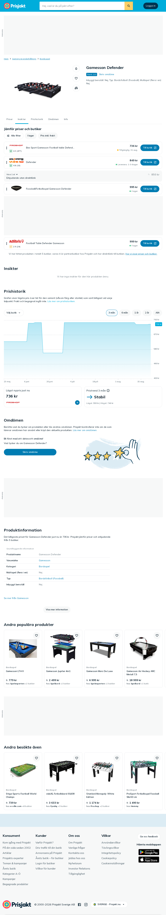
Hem (6, 59)
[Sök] (128, 6)
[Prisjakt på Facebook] (79, 904)
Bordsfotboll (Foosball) (51, 578)
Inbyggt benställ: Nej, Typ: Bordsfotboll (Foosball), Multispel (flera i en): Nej (124, 82)
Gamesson (44, 560)
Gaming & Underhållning (24, 59)
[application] (83, 351)
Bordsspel (45, 59)
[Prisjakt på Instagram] (86, 904)
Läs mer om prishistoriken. (61, 301)
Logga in (150, 5)
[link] (23, 658)
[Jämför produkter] (76, 88)
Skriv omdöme (106, 74)
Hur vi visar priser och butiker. (141, 253)
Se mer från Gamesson (16, 598)
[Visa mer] (6, 148)
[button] (76, 68)
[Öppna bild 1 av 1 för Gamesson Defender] (38, 89)
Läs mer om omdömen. (85, 430)
